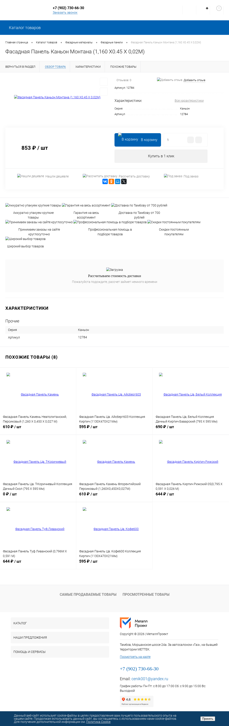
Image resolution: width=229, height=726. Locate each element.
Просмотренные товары (146, 594)
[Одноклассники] (111, 181)
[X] (124, 181)
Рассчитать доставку (134, 176)
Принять (207, 718)
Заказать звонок (65, 12)
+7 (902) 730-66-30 (68, 8)
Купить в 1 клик (161, 156)
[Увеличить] (57, 97)
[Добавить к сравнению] (104, 92)
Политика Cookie (98, 722)
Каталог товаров (24, 27)
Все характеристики (189, 100)
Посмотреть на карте (135, 657)
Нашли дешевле (57, 176)
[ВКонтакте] (105, 181)
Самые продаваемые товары (88, 594)
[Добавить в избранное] (104, 82)
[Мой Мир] (117, 181)
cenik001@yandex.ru (149, 678)
